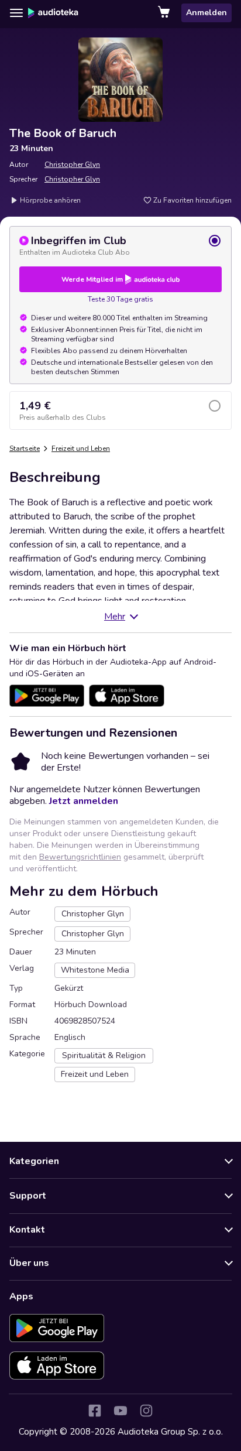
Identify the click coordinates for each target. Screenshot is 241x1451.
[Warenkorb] (165, 13)
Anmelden (206, 12)
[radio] (120, 245)
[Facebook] (95, 1411)
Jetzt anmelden (83, 801)
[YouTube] (120, 1411)
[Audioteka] (53, 13)
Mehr (114, 616)
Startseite (24, 448)
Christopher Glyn (72, 164)
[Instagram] (146, 1411)
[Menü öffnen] (16, 13)
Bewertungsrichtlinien (80, 857)
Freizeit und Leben (80, 448)
